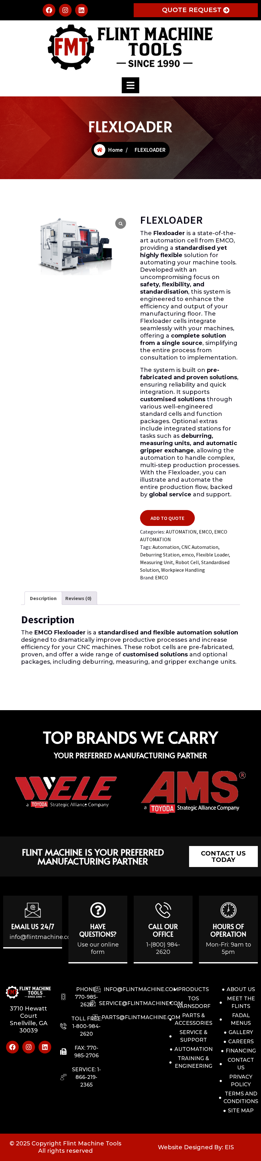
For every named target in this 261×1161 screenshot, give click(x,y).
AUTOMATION (181, 531)
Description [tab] (43, 598)
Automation (165, 547)
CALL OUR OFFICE (163, 930)
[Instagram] (65, 10)
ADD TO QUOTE (167, 518)
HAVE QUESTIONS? (97, 930)
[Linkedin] (81, 10)
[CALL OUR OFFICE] (163, 910)
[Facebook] (49, 10)
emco (188, 554)
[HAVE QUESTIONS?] (98, 910)
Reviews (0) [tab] (78, 598)
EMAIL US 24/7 (32, 926)
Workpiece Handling (183, 570)
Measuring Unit (156, 562)
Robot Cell (187, 562)
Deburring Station (160, 554)
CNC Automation (199, 547)
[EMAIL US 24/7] (33, 910)
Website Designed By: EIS (196, 1147)
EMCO (205, 531)
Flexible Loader (212, 554)
